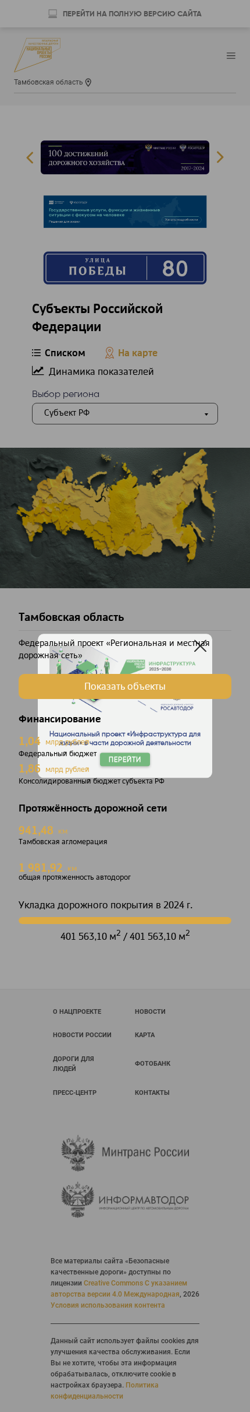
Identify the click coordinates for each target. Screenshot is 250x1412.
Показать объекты (125, 687)
